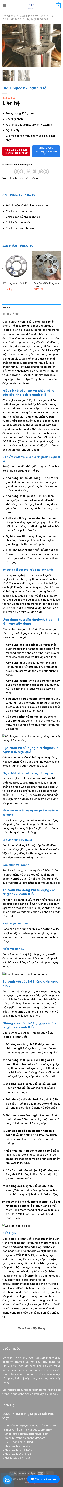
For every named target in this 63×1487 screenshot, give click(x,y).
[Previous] (7, 45)
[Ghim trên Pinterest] (40, 171)
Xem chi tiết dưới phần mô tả (20, 178)
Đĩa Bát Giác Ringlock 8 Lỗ (46, 285)
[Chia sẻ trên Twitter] (28, 171)
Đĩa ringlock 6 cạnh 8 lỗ (32, 1304)
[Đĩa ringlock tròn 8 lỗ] (16, 265)
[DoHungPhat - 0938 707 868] (31, 5)
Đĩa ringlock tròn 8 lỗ (15, 283)
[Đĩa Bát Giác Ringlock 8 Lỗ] (46, 265)
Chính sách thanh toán (19, 211)
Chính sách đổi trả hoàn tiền (23, 216)
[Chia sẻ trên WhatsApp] (17, 171)
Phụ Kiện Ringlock (37, 19)
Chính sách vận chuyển (20, 228)
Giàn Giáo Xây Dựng (32, 15)
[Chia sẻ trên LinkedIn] (46, 171)
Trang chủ (8, 15)
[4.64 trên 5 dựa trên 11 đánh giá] (31, 98)
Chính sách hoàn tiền (17, 1446)
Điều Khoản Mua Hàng (19, 1442)
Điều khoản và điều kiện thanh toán (27, 205)
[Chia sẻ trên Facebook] (22, 171)
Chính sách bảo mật (18, 222)
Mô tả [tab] (6, 307)
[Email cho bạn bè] (34, 171)
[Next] (55, 45)
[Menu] (4, 5)
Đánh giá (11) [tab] (10, 313)
